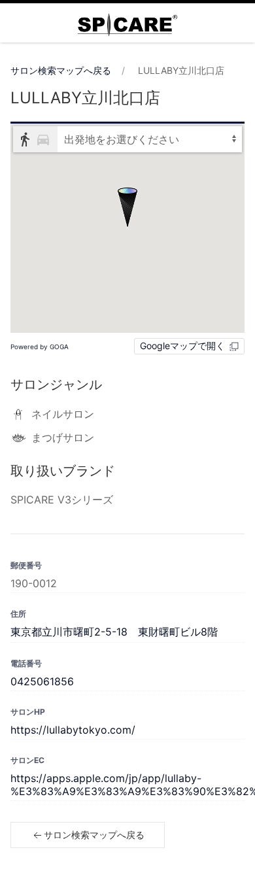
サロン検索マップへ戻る (60, 70)
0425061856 (42, 681)
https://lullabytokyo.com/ (72, 729)
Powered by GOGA (39, 346)
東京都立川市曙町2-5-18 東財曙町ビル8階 (114, 631)
